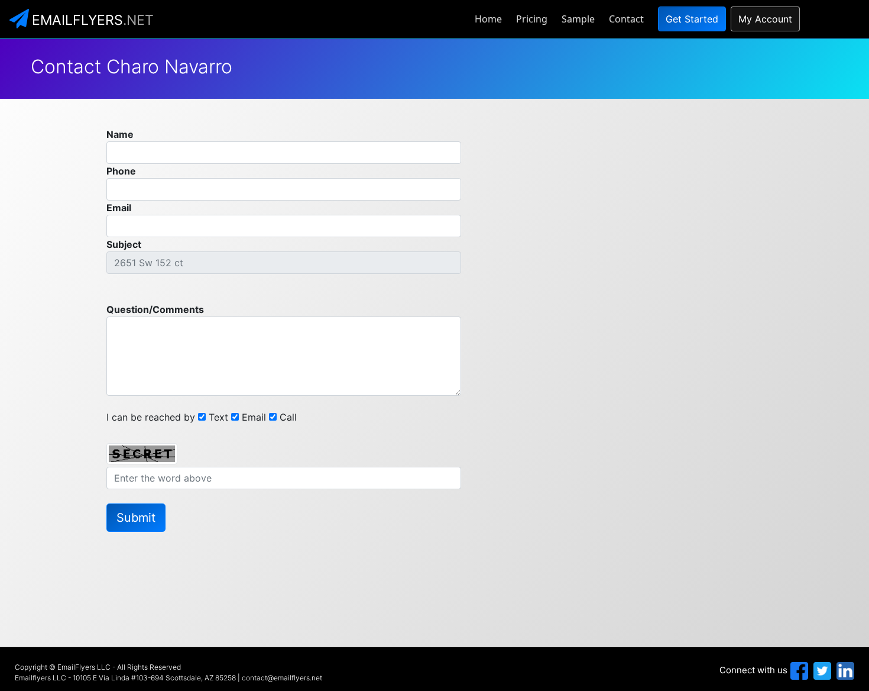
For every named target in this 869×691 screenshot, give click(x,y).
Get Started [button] (692, 19)
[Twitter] (820, 670)
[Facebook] (797, 670)
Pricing (531, 18)
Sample (578, 18)
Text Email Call (253, 417)
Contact (626, 18)
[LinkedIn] (844, 670)
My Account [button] (765, 19)
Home (488, 18)
